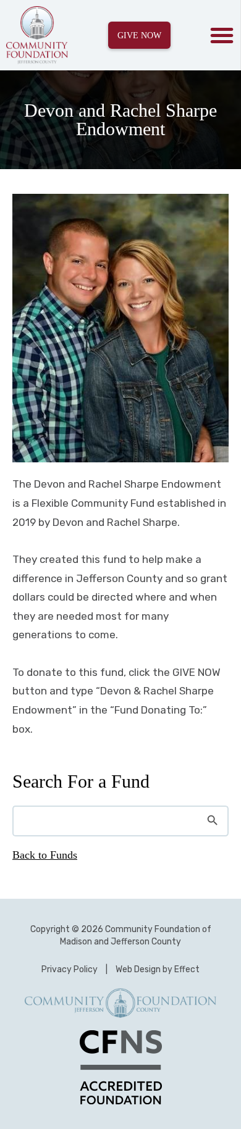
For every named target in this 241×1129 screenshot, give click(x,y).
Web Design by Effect (158, 969)
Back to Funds (44, 855)
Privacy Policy (69, 969)
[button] (221, 35)
